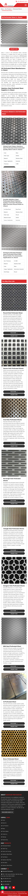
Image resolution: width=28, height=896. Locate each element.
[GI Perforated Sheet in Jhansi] (14, 686)
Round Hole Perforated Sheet (12, 313)
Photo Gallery (5, 831)
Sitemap (4, 837)
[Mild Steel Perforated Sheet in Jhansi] (14, 631)
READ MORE (13, 332)
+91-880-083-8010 (6, 881)
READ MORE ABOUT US (7, 812)
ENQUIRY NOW (14, 49)
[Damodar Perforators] (9, 5)
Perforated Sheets (17, 9)
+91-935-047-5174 (22, 1)
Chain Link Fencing (6, 851)
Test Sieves (4, 857)
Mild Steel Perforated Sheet (12, 646)
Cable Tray (4, 848)
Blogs (3, 828)
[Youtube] (13, 887)
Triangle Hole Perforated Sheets (13, 528)
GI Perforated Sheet (9, 702)
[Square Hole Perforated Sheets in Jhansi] (14, 353)
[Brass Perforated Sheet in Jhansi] (14, 743)
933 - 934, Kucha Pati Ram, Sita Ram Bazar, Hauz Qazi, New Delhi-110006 (12, 875)
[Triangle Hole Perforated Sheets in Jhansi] (14, 517)
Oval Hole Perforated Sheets (12, 419)
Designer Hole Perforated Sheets (14, 586)
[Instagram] (6, 887)
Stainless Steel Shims (7, 865)
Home (2, 9)
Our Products (8, 9)
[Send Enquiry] (2, 892)
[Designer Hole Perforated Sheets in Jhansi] (14, 570)
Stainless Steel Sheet (7, 854)
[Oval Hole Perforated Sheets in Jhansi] (14, 408)
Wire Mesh (4, 862)
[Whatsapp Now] (2, 888)
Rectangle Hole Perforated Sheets (12, 479)
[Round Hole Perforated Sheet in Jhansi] (14, 297)
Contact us (4, 834)
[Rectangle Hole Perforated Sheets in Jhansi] (14, 463)
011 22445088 (5, 884)
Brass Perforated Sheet (11, 759)
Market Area (5, 839)
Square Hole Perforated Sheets (13, 368)
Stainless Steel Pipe (6, 859)
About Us (4, 822)
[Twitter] (9, 887)
